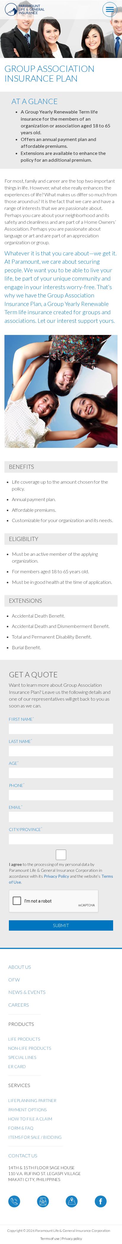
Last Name (20, 741)
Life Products (24, 1038)
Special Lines (22, 1057)
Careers (18, 1004)
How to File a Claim (30, 1118)
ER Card (17, 1066)
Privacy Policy (56, 876)
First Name (21, 719)
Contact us (22, 1155)
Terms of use (50, 1238)
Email (16, 807)
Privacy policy (72, 1238)
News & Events (27, 992)
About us (19, 967)
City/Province (25, 829)
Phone (17, 785)
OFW (14, 979)
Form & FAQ (20, 1127)
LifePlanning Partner (32, 1100)
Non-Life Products (29, 1048)
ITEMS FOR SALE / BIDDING (35, 1137)
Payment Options (27, 1109)
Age (14, 763)
